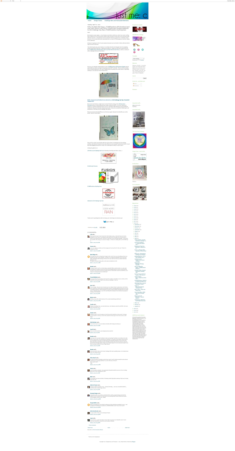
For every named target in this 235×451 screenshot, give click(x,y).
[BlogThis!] (101, 227)
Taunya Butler (93, 402)
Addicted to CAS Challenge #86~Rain (95, 200)
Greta (91, 368)
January (136, 306)
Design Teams (98, 20)
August (136, 231)
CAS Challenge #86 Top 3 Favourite (120, 100)
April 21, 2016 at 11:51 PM (95, 389)
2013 (135, 312)
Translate (142, 60)
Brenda (92, 336)
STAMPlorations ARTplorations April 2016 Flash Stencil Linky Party (104, 49)
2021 (135, 214)
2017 (135, 221)
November (137, 226)
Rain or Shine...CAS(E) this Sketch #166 (140, 290)
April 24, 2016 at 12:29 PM (95, 407)
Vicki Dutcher (93, 322)
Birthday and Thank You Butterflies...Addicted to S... (140, 247)
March (136, 302)
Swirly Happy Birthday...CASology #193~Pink (139, 263)
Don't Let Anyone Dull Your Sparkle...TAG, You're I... (140, 275)
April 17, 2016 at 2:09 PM (95, 273)
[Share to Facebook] (103, 227)
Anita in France (93, 385)
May (136, 236)
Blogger (133, 441)
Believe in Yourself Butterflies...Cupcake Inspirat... (139, 297)
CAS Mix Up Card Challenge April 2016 (95, 150)
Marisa (92, 297)
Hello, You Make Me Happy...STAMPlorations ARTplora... (140, 267)
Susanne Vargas (94, 393)
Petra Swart (93, 357)
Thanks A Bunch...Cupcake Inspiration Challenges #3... (140, 240)
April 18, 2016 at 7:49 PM (95, 345)
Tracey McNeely (93, 277)
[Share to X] (102, 227)
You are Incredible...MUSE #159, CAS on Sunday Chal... (140, 293)
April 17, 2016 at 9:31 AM (95, 242)
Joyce (91, 418)
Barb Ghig (92, 254)
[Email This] (100, 227)
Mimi (91, 376)
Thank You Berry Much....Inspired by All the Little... (140, 277)
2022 (135, 212)
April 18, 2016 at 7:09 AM (95, 325)
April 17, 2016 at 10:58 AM (95, 250)
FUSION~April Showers (92, 166)
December (137, 224)
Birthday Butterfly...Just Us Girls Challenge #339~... (140, 257)
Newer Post (90, 427)
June (136, 234)
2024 (135, 209)
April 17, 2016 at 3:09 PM (95, 281)
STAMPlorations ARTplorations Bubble (116, 66)
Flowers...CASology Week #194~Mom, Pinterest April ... (140, 251)
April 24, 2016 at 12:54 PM (95, 414)
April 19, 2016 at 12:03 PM (95, 364)
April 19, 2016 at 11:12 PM (95, 373)
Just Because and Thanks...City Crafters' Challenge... (140, 260)
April (136, 238)
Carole (91, 304)
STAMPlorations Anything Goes (94, 186)
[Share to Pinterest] (104, 227)
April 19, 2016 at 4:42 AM (95, 354)
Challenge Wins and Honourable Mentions (117, 20)
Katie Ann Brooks (94, 411)
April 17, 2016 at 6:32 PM (95, 293)
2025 (135, 207)
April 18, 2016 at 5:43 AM (95, 318)
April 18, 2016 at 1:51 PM (95, 332)
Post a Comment (92, 425)
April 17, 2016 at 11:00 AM (95, 262)
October (136, 228)
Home (89, 20)
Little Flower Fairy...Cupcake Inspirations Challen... (140, 284)
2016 (135, 223)
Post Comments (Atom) (98, 429)
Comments (136, 85)
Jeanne (91, 312)
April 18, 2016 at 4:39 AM (95, 309)
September (137, 229)
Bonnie (91, 266)
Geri (91, 285)
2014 (135, 310)
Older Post (127, 427)
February (137, 304)
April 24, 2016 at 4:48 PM (95, 422)
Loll (91, 234)
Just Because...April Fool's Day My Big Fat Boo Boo (140, 300)
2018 (135, 219)
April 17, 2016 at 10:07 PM (95, 300)
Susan (91, 246)
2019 (135, 217)
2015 (135, 308)
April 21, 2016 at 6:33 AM (95, 381)
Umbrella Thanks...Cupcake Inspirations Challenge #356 (140, 271)
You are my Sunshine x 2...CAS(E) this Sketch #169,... (139, 243)
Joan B (91, 329)
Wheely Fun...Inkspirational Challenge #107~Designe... (140, 254)
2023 (135, 210)
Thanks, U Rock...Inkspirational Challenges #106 (139, 286)
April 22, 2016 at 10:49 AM (95, 399)
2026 (135, 205)
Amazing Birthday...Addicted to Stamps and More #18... (140, 281)
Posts (135, 83)
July (136, 233)
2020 (135, 216)
